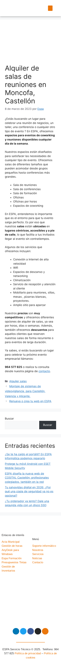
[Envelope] (45, 631)
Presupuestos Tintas (14, 562)
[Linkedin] (16, 631)
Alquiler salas (18, 381)
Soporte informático (44, 545)
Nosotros (37, 550)
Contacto (37, 562)
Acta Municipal (11, 541)
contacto (44, 371)
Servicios (38, 554)
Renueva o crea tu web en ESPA (30, 401)
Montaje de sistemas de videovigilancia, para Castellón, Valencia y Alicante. (25, 391)
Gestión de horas (12, 545)
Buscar (9, 418)
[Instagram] (38, 631)
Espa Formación (11, 558)
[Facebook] (30, 631)
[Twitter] (23, 631)
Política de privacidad (28, 653)
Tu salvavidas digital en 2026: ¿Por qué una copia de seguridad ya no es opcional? (29, 491)
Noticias (37, 558)
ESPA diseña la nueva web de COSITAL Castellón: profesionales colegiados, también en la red (27, 477)
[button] (50, 8)
